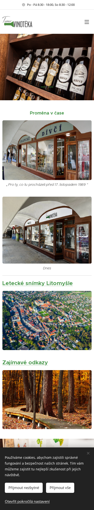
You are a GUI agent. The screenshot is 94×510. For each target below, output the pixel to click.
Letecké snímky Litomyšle (37, 283)
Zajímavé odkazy (25, 362)
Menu (87, 22)
